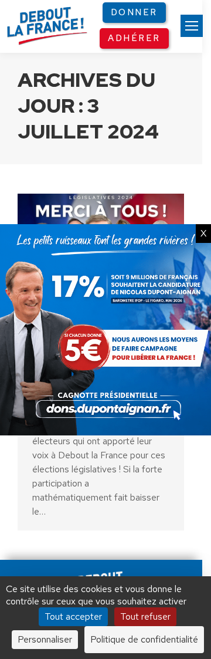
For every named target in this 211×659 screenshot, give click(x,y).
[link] (192, 26)
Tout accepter (73, 616)
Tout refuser (145, 616)
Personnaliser (45, 639)
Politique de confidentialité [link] (144, 639)
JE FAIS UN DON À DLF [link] (105, 530)
